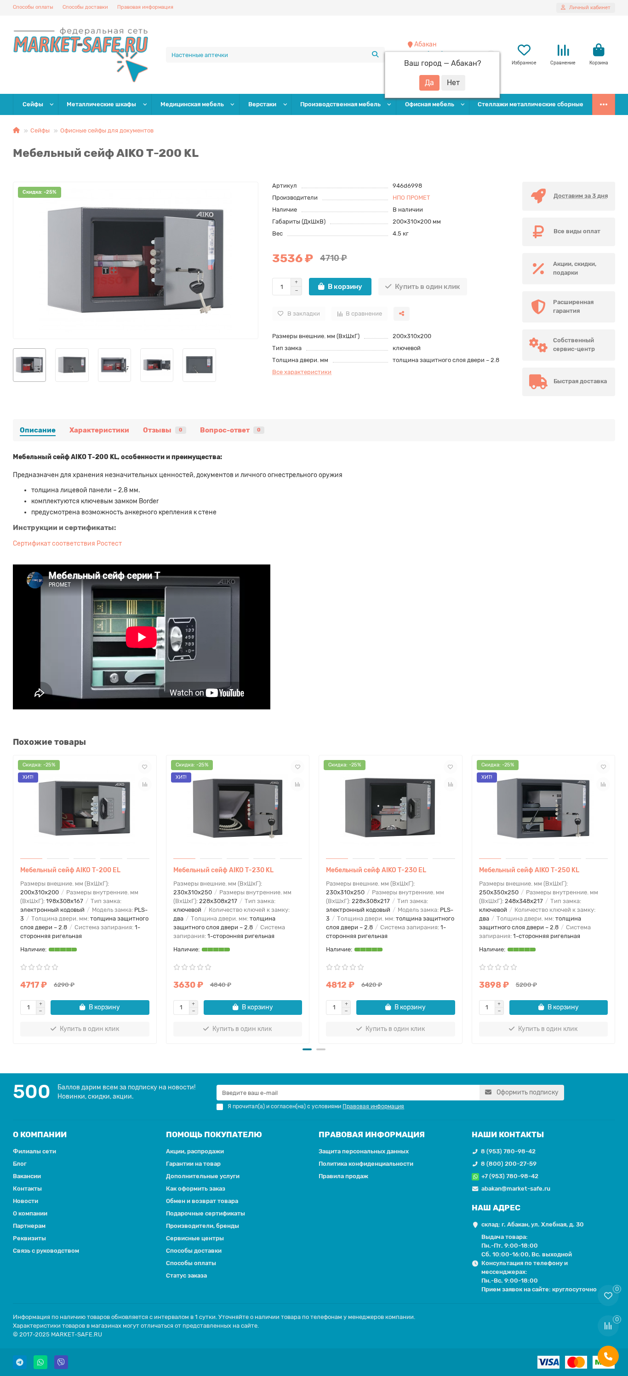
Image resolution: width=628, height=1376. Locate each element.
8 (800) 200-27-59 (509, 1163)
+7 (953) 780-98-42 (509, 1176)
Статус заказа (186, 1275)
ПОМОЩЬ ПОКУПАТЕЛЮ (214, 1134)
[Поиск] (375, 54)
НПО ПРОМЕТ (411, 197)
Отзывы (163, 430)
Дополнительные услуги (203, 1176)
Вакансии (27, 1176)
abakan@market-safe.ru (515, 1188)
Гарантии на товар (193, 1163)
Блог (20, 1163)
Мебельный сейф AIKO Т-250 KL (529, 870)
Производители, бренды (202, 1225)
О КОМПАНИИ (40, 1134)
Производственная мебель (340, 104)
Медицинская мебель (192, 104)
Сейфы (33, 104)
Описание (38, 430)
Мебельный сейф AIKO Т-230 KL (223, 870)
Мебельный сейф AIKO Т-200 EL (70, 870)
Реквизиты (29, 1238)
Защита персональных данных (364, 1151)
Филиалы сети (34, 1151)
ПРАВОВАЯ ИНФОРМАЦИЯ (372, 1134)
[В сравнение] (145, 784)
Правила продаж (343, 1176)
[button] (14, 898)
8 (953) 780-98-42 (508, 1151)
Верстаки (262, 104)
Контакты (27, 1188)
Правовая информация (145, 7)
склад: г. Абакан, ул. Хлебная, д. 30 (532, 1224)
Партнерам (29, 1225)
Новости (25, 1201)
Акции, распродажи (195, 1151)
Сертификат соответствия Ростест (67, 543)
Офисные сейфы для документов (107, 130)
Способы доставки (85, 7)
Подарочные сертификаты (205, 1213)
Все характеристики (301, 371)
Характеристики (99, 430)
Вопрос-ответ (230, 430)
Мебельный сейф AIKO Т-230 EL (376, 870)
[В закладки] (145, 767)
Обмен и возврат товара (202, 1201)
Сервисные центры (195, 1238)
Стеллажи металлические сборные (530, 104)
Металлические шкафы (101, 104)
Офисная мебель (429, 104)
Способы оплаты (33, 7)
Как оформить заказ (195, 1188)
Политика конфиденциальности (366, 1163)
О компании (30, 1213)
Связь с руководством (46, 1250)
